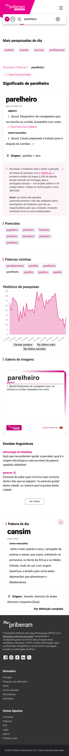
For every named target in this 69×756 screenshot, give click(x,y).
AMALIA (46, 173)
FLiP (5, 725)
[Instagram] (11, 659)
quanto (24, 50)
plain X (6, 734)
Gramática (8, 698)
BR (13, 19)
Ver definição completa (48, 608)
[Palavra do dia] (61, 522)
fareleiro (44, 230)
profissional (57, 50)
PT (7, 19)
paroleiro (28, 230)
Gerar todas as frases (20, 74)
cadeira (9, 50)
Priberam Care (10, 738)
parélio (57, 272)
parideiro (44, 236)
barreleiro (28, 236)
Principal (7, 677)
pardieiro (12, 236)
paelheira (12, 242)
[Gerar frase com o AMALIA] (33, 144)
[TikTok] (17, 659)
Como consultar (11, 690)
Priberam (7, 721)
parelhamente (15, 265)
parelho (28, 272)
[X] (29, 659)
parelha (33, 265)
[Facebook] (5, 659)
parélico (43, 272)
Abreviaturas (9, 694)
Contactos (8, 717)
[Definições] (57, 19)
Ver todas (34, 501)
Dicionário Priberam (15, 67)
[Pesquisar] (19, 19)
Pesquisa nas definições (15, 681)
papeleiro (12, 230)
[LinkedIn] (23, 659)
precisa (39, 50)
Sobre (6, 686)
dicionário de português (18, 636)
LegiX (5, 730)
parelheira (49, 265)
